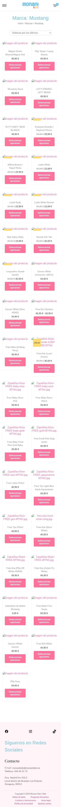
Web (44, 794)
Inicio (20, 23)
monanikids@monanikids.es (26, 768)
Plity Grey (15, 681)
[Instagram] (30, 732)
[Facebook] (6, 732)
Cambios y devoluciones (25, 800)
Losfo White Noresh (44, 202)
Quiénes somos (44, 804)
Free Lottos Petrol (15, 483)
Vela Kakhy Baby (15, 237)
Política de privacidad (24, 804)
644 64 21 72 (21, 771)
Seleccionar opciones (15, 66)
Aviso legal (46, 800)
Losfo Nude (15, 202)
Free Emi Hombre (44, 309)
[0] (54, 5)
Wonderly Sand (15, 89)
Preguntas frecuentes (40, 797)
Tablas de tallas (18, 797)
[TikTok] (54, 732)
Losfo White (44, 164)
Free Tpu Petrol (15, 527)
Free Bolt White (44, 643)
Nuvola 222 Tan (44, 237)
